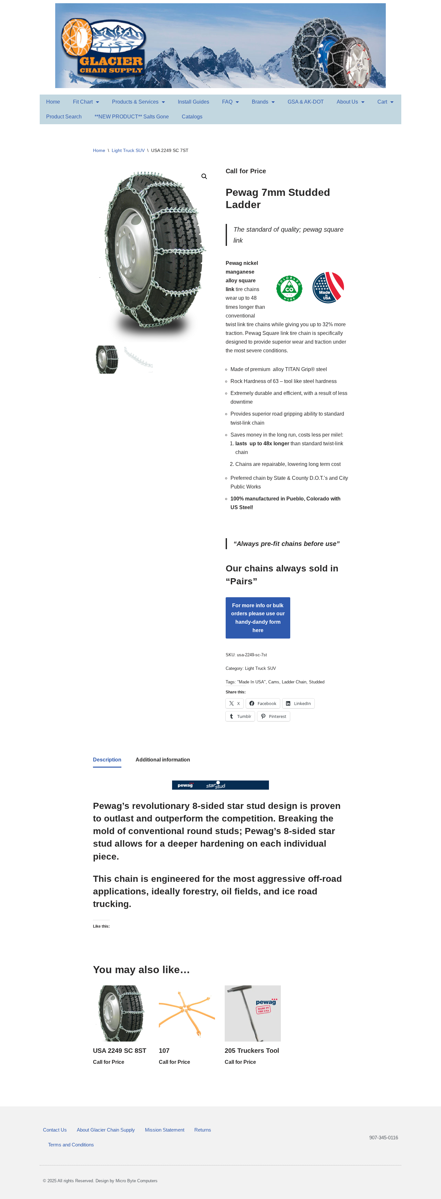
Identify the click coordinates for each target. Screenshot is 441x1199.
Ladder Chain (294, 682)
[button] (204, 176)
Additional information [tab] (163, 759)
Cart (382, 102)
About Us (347, 102)
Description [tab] (107, 759)
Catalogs (192, 116)
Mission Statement (164, 1130)
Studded (316, 682)
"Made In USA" (251, 682)
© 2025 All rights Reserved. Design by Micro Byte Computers (100, 1180)
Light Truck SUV (128, 150)
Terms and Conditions (71, 1144)
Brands (260, 102)
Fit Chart (83, 102)
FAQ (227, 102)
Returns (202, 1130)
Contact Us (55, 1130)
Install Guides (193, 102)
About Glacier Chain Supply (106, 1130)
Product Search (64, 116)
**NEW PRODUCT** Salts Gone (132, 116)
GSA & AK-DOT (306, 102)
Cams (273, 682)
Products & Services (135, 102)
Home (53, 102)
